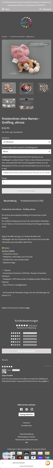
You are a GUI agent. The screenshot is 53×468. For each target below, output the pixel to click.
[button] (16, 333)
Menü (7, 9)
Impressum (26, 423)
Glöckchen (5, 138)
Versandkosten (18, 132)
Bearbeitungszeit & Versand (26, 437)
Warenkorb (47, 9)
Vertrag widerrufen (26, 414)
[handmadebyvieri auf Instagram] (31, 410)
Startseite (4, 36)
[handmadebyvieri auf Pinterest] (26, 410)
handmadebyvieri (26, 449)
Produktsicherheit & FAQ (32, 200)
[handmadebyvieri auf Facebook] (21, 410)
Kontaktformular (26, 425)
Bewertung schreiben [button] (26, 351)
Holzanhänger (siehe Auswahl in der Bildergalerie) (19, 147)
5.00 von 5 (33, 325)
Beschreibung (10, 200)
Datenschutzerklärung (26, 434)
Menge (4, 178)
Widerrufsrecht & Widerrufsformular (26, 440)
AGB (26, 442)
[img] (7, 366)
